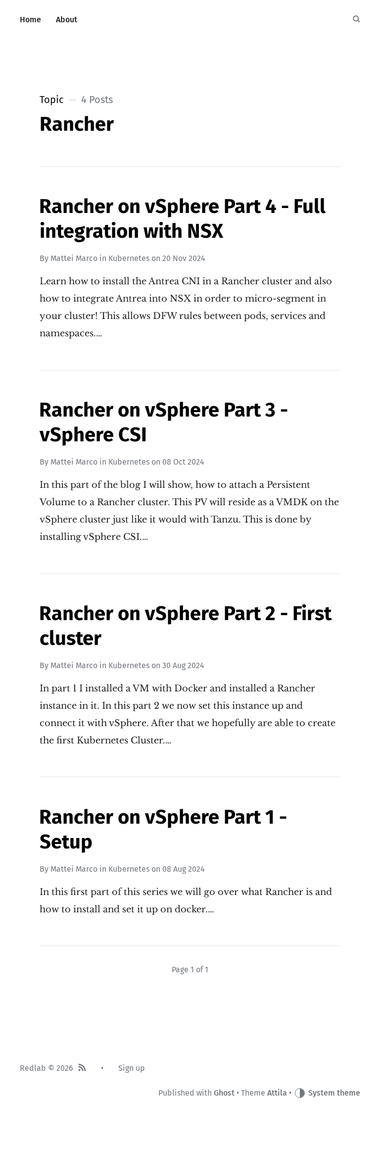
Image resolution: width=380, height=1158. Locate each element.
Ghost (224, 1093)
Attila (277, 1093)
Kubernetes (128, 258)
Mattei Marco (73, 258)
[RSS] (82, 1068)
